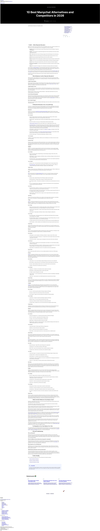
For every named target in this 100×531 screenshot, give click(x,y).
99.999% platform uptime (56, 423)
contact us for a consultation (34, 429)
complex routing (52, 97)
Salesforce (49, 129)
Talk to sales (47, 493)
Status (2, 507)
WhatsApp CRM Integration (5, 519)
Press (2, 506)
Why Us (11, 1)
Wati (28, 173)
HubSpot (46, 129)
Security (3, 525)
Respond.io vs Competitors (5, 510)
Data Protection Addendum (5, 524)
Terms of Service (4, 523)
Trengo (29, 201)
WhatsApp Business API (39, 173)
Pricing (9, 1)
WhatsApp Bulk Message (5, 518)
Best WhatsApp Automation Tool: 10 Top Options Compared (50, 481)
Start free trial (52, 493)
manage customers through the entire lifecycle (46, 131)
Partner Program (4, 503)
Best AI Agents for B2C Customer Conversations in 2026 (33, 481)
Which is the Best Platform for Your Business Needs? (68, 29)
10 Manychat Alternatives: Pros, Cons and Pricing (68, 28)
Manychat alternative (36, 67)
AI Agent (35, 415)
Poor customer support (32, 164)
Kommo (29, 254)
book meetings (55, 441)
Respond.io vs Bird (4, 513)
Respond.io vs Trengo (4, 512)
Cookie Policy (3, 522)
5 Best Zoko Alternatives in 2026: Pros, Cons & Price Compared (65, 481)
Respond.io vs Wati (4, 511)
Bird (28, 339)
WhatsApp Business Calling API (34, 123)
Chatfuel (29, 284)
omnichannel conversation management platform (42, 111)
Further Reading (67, 32)
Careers (3, 505)
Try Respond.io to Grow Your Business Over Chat (68, 31)
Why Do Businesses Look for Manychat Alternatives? (68, 26)
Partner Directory (4, 504)
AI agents (30, 71)
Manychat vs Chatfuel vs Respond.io (34, 460)
